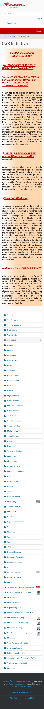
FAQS (9, 582)
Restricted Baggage (14, 562)
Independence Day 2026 (16, 653)
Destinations (12, 330)
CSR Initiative (12, 340)
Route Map (11, 355)
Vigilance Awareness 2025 (17, 663)
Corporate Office (13, 426)
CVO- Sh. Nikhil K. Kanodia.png (19, 592)
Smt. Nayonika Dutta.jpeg (17, 633)
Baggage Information (15, 557)
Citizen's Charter (13, 375)
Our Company (12, 320)
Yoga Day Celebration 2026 (17, 643)
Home (4, 36)
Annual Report (12, 370)
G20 (9, 567)
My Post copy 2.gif (14, 572)
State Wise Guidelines (15, 406)
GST (9, 476)
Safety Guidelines (13, 411)
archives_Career (13, 597)
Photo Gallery (12, 360)
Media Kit (10, 391)
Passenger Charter (14, 577)
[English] (13, 5)
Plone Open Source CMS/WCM (18, 682)
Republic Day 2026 (14, 608)
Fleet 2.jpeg (11, 502)
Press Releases (13, 401)
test (8, 542)
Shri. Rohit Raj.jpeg (14, 628)
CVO (9, 547)
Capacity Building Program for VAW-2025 (22, 658)
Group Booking (13, 380)
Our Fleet (10, 315)
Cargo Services (13, 436)
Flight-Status (12, 461)
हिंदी (15, 23)
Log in (39, 19)
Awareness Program (15, 648)
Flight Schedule (13, 396)
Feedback (11, 668)
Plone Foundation (15, 684)
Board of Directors (14, 552)
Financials (11, 532)
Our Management (14, 325)
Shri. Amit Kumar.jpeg (15, 618)
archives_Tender (13, 603)
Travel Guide (12, 335)
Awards (10, 345)
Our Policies (11, 517)
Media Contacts (13, 431)
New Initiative (12, 481)
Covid (9, 365)
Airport (10, 441)
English (9, 23)
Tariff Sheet (11, 416)
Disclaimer (11, 527)
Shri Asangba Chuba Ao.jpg (17, 623)
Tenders (10, 491)
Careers (10, 486)
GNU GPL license (25, 686)
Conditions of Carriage (15, 421)
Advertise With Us (14, 507)
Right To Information (15, 522)
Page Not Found (13, 497)
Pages (12, 36)
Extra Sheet (11, 512)
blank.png (11, 638)
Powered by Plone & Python (22, 692)
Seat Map (11, 350)
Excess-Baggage (13, 466)
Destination (11, 446)
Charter (10, 386)
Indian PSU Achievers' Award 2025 (20, 613)
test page (10, 537)
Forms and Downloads (15, 471)
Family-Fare (11, 456)
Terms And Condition (15, 451)
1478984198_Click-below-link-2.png (20, 587)
